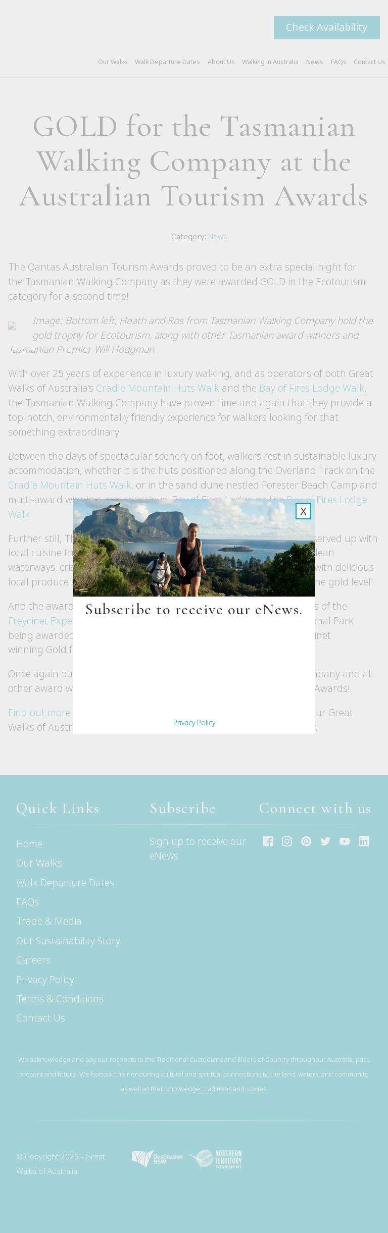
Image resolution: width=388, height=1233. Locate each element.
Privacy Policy (194, 722)
